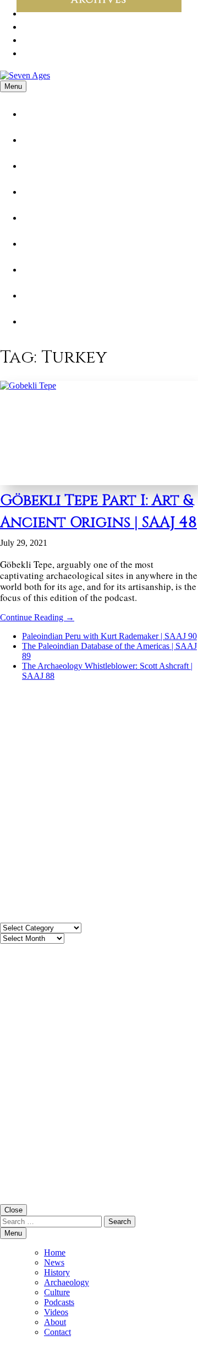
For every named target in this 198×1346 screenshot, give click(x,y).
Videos (45, 269)
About (44, 295)
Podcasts (51, 243)
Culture (49, 217)
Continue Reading (37, 617)
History (48, 165)
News (41, 140)
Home (43, 114)
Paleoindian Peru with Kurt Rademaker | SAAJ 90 (109, 636)
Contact (51, 321)
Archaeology (62, 191)
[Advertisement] (99, 806)
